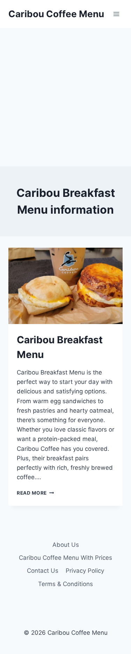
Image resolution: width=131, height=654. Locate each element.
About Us (65, 544)
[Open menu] (116, 13)
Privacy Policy (85, 570)
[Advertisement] (65, 97)
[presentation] (65, 286)
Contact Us (42, 570)
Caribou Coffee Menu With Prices (65, 557)
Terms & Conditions (65, 583)
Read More (35, 493)
